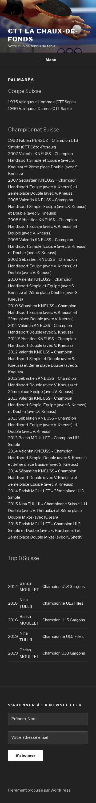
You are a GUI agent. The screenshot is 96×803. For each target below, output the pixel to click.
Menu (51, 60)
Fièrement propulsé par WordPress (39, 790)
